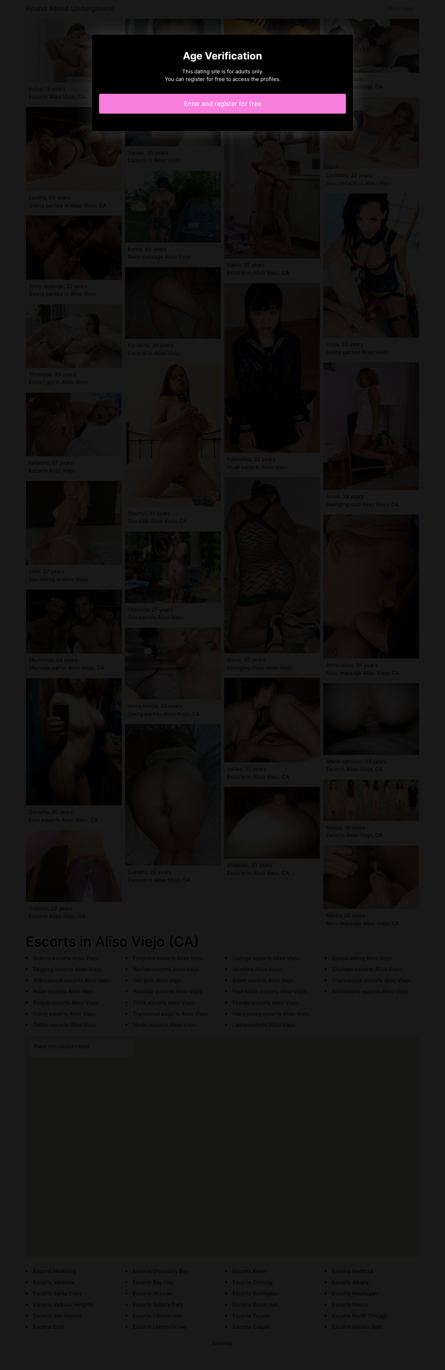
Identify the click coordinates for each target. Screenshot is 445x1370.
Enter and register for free (222, 103)
